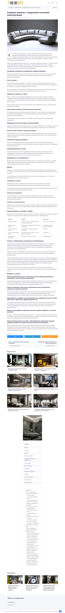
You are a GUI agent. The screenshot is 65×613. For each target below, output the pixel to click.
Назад (55, 7)
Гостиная (27, 450)
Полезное (27, 468)
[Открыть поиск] (48, 3)
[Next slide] (40, 438)
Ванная (26, 447)
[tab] (26, 438)
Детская (26, 453)
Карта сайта (11, 604)
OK (60, 611)
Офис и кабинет (28, 465)
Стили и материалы (29, 477)
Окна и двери (28, 463)
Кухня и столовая (29, 455)
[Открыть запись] (19, 363)
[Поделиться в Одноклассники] (50, 336)
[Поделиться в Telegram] (32, 336)
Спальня (26, 474)
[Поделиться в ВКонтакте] (15, 336)
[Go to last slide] (9, 583)
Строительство (28, 479)
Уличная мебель (28, 482)
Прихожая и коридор (29, 471)
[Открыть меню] (57, 3)
